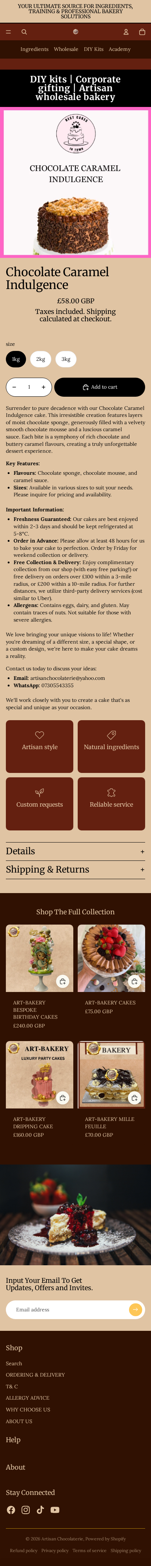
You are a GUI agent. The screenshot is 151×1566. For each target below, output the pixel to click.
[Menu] (8, 31)
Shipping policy (126, 1550)
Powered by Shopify (105, 1538)
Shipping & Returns (47, 869)
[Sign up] (135, 1310)
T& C (12, 1386)
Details (20, 851)
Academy (119, 49)
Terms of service (90, 1550)
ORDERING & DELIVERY (35, 1374)
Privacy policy (55, 1550)
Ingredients (34, 49)
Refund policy (23, 1550)
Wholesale (66, 49)
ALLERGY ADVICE (27, 1398)
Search (14, 1363)
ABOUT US (19, 1421)
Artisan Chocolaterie (62, 1538)
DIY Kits (93, 49)
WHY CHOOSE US (28, 1409)
